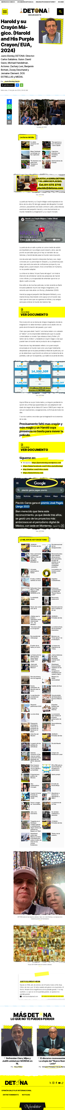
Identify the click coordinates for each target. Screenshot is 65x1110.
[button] (42, 312)
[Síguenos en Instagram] (53, 1083)
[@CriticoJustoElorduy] (17, 85)
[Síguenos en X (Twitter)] (50, 1083)
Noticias (26, 1095)
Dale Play (13, 1090)
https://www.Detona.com (33, 473)
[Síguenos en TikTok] (62, 1083)
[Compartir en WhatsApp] (9, 106)
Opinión (4, 1090)
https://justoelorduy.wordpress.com (46, 463)
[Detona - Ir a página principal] (35, 10)
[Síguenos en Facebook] (56, 1083)
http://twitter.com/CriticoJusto (35, 469)
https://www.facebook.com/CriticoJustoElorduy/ (43, 466)
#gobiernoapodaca (25, 2)
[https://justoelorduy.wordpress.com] (21, 85)
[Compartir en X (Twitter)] (9, 111)
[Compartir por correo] (9, 122)
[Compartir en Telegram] (9, 117)
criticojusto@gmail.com (30, 996)
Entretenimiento (11, 1095)
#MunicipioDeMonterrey (46, 2)
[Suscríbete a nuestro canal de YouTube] (59, 1083)
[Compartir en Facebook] (9, 101)
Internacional (24, 1090)
